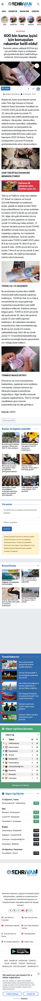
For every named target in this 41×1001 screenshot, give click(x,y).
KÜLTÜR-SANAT (19, 966)
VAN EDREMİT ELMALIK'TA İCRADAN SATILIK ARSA (10, 582)
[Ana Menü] (2, 4)
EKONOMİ (24, 11)
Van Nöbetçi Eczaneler (7, 919)
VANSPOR (12, 11)
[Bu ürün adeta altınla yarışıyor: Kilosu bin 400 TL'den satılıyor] (11, 438)
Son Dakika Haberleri (11, 942)
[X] (14, 910)
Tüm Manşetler (29, 934)
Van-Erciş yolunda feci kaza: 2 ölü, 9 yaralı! (29, 600)
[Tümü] (38, 566)
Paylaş (7, 88)
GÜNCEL (35, 11)
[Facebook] (10, 910)
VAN (4, 11)
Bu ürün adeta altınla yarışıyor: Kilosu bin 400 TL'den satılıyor (10, 446)
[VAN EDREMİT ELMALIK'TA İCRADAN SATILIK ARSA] (11, 574)
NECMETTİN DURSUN (12, 94)
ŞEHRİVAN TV (33, 966)
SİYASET (13, 964)
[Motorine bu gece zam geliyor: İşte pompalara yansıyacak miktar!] (11, 459)
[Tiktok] (27, 910)
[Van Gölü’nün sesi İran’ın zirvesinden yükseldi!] (30, 573)
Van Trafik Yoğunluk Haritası (30, 927)
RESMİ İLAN (7, 966)
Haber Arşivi (28, 942)
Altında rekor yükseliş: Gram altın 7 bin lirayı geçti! (30, 468)
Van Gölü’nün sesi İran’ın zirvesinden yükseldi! (29, 580)
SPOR (7, 964)
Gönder (7, 529)
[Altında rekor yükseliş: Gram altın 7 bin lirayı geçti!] (30, 459)
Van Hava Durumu (31, 917)
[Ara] (38, 4)
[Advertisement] (20, 631)
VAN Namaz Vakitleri (12, 925)
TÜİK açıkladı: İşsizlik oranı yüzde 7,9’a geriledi (30, 489)
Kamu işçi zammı (9, 420)
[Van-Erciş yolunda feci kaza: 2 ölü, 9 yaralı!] (30, 592)
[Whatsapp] (31, 910)
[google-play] (20, 952)
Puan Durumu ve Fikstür (8, 935)
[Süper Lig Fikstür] (38, 794)
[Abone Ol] (38, 89)
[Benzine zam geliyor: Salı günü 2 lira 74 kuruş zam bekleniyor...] (30, 438)
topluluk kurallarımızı (22, 536)
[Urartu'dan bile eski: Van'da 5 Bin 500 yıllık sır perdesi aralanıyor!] (11, 593)
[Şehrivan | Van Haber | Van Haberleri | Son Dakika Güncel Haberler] (20, 4)
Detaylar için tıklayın (20, 785)
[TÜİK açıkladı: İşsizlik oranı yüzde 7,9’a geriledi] (30, 481)
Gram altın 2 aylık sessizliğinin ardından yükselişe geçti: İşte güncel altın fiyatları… (9, 491)
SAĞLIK (22, 964)
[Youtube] (22, 910)
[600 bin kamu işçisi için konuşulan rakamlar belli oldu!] (20, 74)
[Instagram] (18, 910)
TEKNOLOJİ (31, 964)
